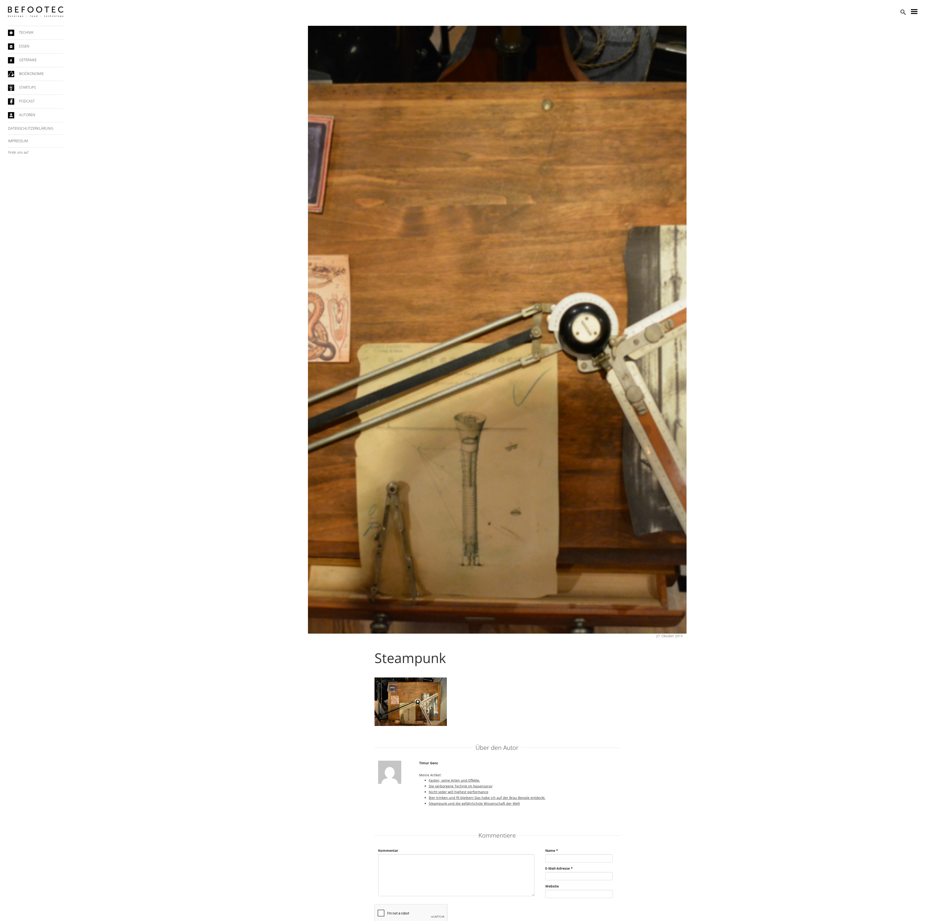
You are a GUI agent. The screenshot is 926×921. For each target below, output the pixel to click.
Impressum (18, 140)
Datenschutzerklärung (30, 128)
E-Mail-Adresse (559, 868)
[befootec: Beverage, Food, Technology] (35, 12)
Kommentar (388, 850)
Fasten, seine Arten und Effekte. (454, 780)
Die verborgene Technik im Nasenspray (460, 786)
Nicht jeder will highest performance (458, 792)
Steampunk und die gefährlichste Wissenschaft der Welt (474, 803)
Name (551, 850)
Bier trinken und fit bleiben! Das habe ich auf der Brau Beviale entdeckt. (487, 797)
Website (552, 886)
